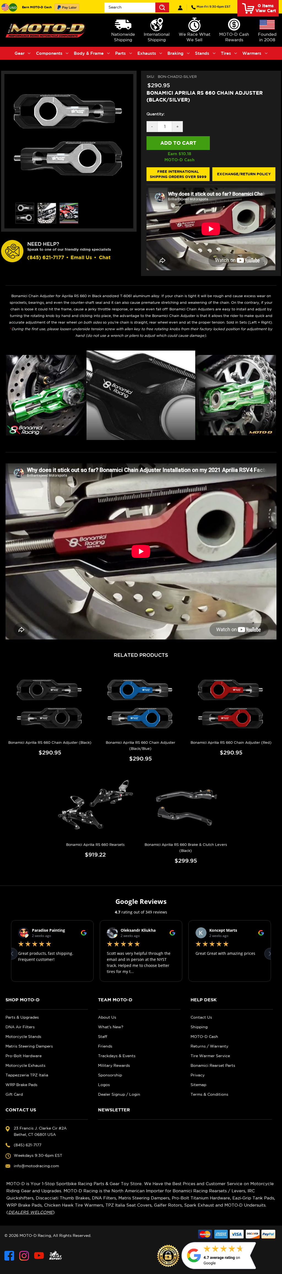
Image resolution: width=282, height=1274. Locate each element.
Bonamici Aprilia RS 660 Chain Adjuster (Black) (49, 742)
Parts (120, 53)
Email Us (81, 257)
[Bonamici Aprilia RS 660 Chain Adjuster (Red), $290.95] (231, 705)
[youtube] (39, 1256)
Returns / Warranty (209, 1046)
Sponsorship (110, 1075)
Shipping (199, 1027)
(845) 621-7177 (214, 6)
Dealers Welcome (30, 1212)
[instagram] (24, 1256)
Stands (202, 53)
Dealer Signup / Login (119, 1094)
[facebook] (9, 1256)
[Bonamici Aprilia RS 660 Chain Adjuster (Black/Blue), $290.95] (140, 705)
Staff (102, 1036)
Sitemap (198, 1084)
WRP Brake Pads (21, 1084)
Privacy (198, 1075)
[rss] (55, 1256)
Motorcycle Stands (23, 1036)
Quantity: (156, 114)
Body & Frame (89, 53)
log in (180, 8)
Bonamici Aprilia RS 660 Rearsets (95, 845)
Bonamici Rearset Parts (213, 1065)
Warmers (251, 53)
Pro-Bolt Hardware (24, 1056)
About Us (107, 1017)
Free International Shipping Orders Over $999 (178, 174)
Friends (105, 1046)
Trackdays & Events (116, 1056)
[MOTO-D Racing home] (46, 30)
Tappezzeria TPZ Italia (27, 1075)
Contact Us (201, 1017)
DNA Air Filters (20, 1027)
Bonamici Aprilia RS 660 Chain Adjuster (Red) (231, 742)
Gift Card (14, 1094)
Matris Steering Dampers (29, 1046)
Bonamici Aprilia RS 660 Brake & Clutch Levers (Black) (186, 848)
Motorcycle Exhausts (25, 1065)
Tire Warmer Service (210, 1056)
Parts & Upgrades (22, 1017)
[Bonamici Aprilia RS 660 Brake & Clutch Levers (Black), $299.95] (186, 807)
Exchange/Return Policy (244, 174)
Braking (175, 53)
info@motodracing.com (36, 1166)
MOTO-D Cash (204, 1036)
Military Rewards (114, 1065)
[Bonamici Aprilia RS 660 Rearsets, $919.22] (95, 807)
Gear (20, 53)
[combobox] (136, 7)
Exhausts (146, 53)
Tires (226, 53)
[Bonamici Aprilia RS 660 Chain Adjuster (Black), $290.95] (50, 705)
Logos (104, 1084)
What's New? (110, 1027)
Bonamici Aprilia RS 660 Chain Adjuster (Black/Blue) (140, 745)
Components (49, 53)
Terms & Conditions (209, 1094)
